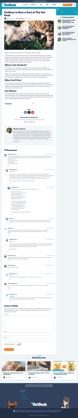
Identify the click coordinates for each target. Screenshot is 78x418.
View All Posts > (16, 141)
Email (5, 337)
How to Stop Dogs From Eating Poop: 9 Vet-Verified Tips (68, 27)
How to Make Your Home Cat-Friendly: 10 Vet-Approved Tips (68, 33)
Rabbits (54, 4)
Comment (6, 314)
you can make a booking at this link (33, 277)
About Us (33, 4)
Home (26, 4)
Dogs (47, 4)
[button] (25, 112)
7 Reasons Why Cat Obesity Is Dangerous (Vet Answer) (69, 39)
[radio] (24, 122)
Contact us (23, 394)
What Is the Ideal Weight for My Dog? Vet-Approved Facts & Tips (68, 21)
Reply (8, 165)
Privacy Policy (24, 396)
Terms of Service (25, 399)
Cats (41, 4)
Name (5, 331)
